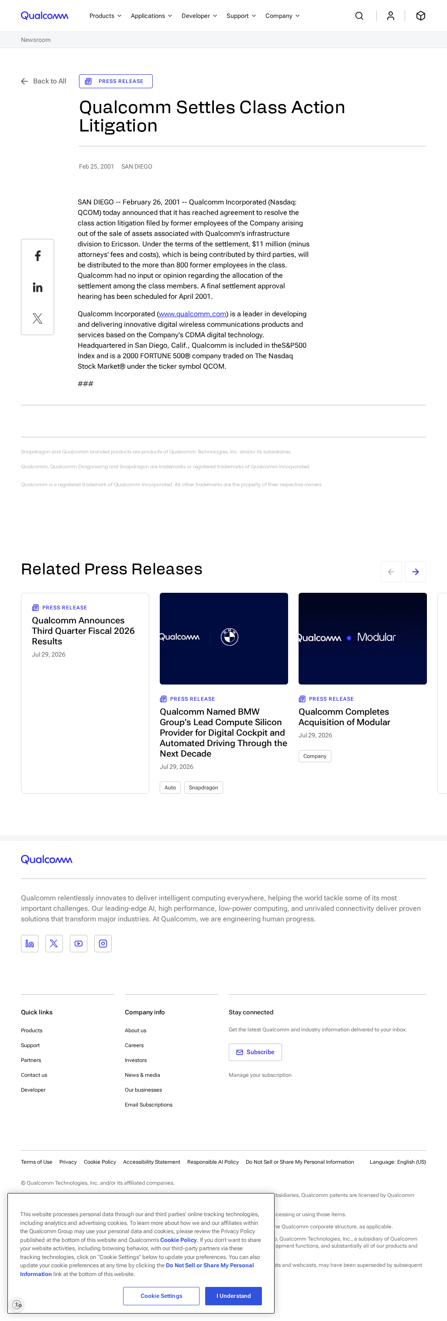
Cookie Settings (161, 1296)
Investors (136, 1060)
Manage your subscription (260, 1075)
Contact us (34, 1075)
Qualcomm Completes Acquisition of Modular (344, 716)
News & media (142, 1075)
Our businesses (143, 1090)
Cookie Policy (100, 1162)
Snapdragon (203, 788)
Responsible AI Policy (213, 1162)
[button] (300, 1161)
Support (30, 1045)
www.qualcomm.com (192, 314)
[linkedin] (37, 287)
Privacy (68, 1162)
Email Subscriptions (148, 1105)
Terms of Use (36, 1162)
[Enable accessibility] (16, 1304)
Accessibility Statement (151, 1162)
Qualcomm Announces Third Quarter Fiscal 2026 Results (83, 631)
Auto (170, 788)
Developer (33, 1090)
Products (31, 1030)
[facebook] (37, 255)
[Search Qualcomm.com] (360, 15)
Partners (31, 1060)
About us (135, 1030)
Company (315, 756)
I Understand (234, 1296)
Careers (134, 1045)
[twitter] (37, 318)
